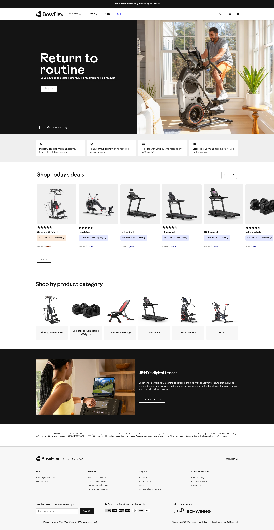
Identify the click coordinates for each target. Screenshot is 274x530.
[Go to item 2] (56, 127)
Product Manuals (96, 478)
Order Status (145, 481)
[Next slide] (66, 128)
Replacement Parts (97, 489)
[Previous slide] (48, 128)
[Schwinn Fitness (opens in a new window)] (199, 512)
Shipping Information (45, 478)
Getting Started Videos (97, 485)
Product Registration (97, 481)
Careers (196, 485)
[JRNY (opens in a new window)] (179, 511)
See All (44, 259)
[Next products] (233, 175)
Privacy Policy (42, 522)
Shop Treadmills (54, 88)
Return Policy (42, 481)
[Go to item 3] (58, 127)
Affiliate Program (199, 481)
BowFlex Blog (197, 478)
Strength (73, 14)
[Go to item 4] (60, 127)
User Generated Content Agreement (80, 522)
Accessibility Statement (150, 489)
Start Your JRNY (153, 400)
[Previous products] (224, 175)
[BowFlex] (50, 14)
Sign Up (87, 511)
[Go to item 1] (53, 127)
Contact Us (144, 478)
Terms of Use (57, 522)
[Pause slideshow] (40, 128)
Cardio (91, 14)
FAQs (141, 485)
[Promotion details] (64, 238)
